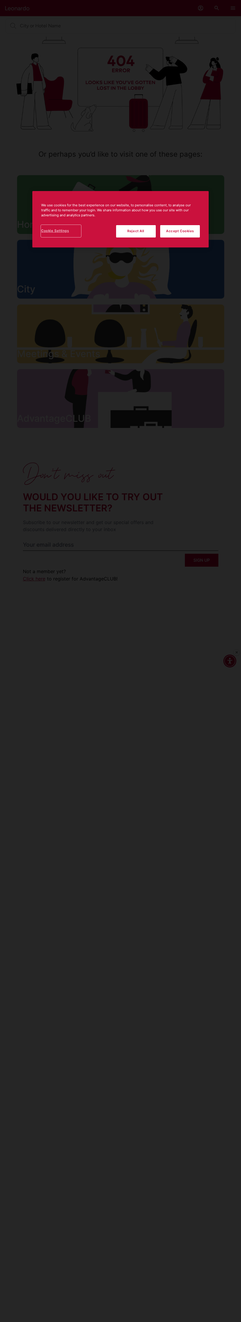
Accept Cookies (180, 231)
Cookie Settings (55, 231)
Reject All (135, 231)
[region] (120, 219)
